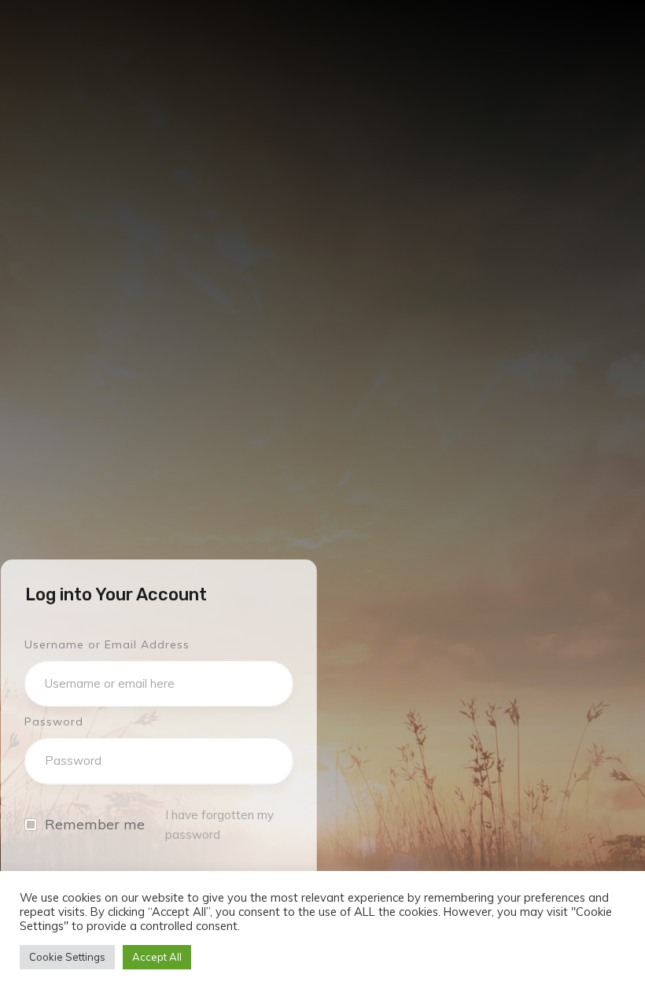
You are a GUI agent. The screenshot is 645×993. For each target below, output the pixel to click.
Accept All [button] (157, 957)
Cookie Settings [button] (67, 957)
